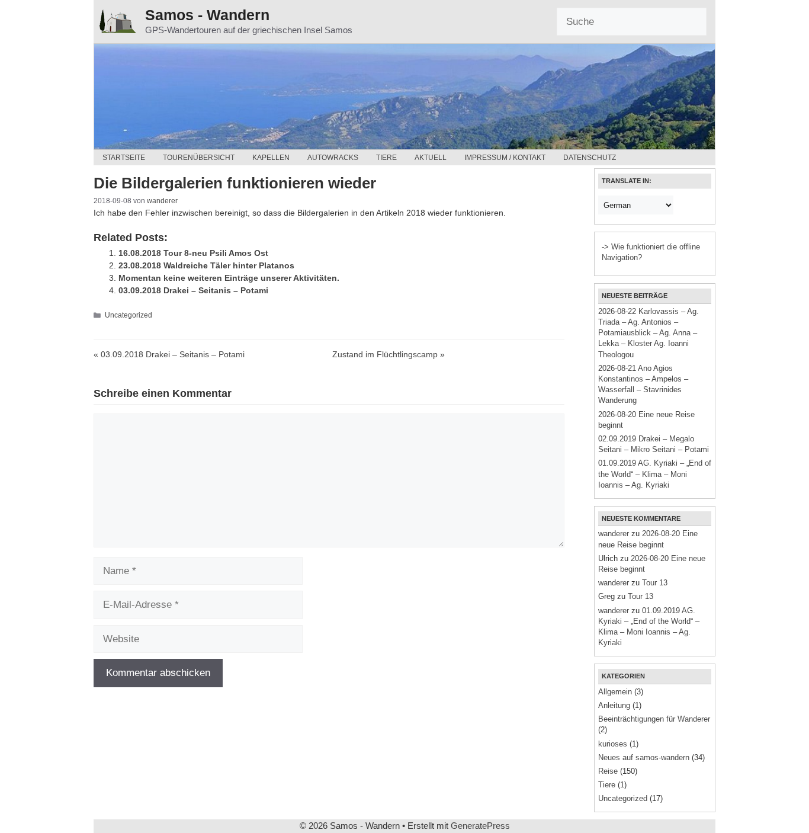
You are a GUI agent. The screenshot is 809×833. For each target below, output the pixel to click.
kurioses (612, 743)
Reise (608, 771)
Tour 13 (654, 582)
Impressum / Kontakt (504, 157)
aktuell (431, 157)
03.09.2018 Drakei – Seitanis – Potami (193, 290)
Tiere (386, 157)
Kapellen (271, 157)
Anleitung (614, 705)
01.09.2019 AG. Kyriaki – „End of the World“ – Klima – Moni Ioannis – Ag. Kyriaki (654, 474)
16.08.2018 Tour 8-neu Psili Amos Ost (193, 253)
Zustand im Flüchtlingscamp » (388, 354)
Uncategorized (128, 315)
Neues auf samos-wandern (643, 757)
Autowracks (332, 157)
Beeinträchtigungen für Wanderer (654, 719)
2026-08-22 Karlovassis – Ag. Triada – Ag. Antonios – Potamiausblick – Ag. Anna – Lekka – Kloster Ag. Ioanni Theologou (648, 333)
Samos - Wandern (207, 15)
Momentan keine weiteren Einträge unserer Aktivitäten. (228, 278)
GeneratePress (480, 826)
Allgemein (615, 691)
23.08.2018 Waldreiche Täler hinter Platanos (206, 265)
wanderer (613, 533)
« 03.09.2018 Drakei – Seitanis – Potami (169, 354)
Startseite (123, 157)
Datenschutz (589, 157)
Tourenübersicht (199, 157)
